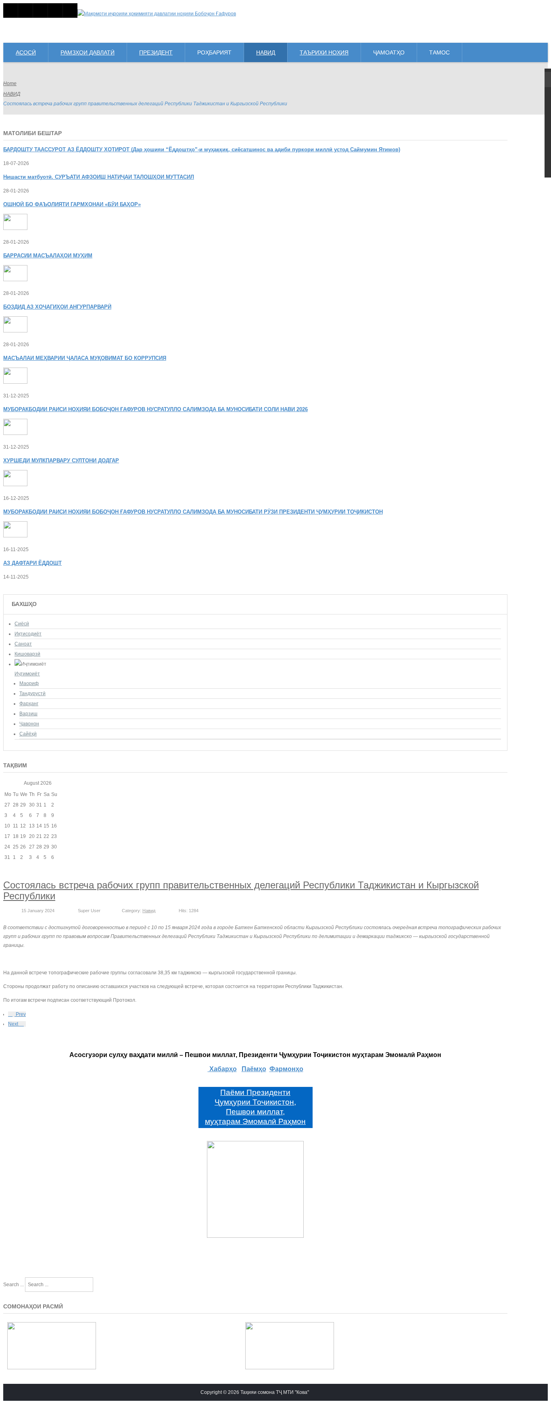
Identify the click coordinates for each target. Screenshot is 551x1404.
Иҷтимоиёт (27, 674)
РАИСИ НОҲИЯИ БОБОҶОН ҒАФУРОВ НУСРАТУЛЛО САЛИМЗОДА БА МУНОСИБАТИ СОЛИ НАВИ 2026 (155, 409)
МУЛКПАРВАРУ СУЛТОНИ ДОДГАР (61, 461)
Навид (148, 910)
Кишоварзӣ (27, 654)
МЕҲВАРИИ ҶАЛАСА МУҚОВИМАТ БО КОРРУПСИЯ (84, 358)
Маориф (29, 683)
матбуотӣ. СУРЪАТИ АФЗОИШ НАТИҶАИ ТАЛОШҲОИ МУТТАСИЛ (98, 177)
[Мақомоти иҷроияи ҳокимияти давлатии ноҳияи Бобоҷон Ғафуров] (156, 14)
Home (10, 83)
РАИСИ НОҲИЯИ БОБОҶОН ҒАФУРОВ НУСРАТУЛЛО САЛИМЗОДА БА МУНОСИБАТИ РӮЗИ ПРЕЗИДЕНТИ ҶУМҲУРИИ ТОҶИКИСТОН (193, 512)
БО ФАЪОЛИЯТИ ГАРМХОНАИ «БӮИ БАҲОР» (72, 204)
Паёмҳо (254, 1069)
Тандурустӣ (32, 693)
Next (13, 1024)
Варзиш (28, 714)
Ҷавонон (29, 724)
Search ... (13, 1284)
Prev (20, 1014)
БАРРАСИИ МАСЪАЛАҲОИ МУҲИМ (47, 256)
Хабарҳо (222, 1069)
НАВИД (11, 94)
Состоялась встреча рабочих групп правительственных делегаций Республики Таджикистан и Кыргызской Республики (241, 890)
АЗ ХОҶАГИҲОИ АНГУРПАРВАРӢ (57, 307)
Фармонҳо (286, 1069)
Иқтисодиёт (28, 634)
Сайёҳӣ (28, 734)
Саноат (23, 644)
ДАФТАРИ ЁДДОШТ (32, 563)
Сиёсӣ (22, 624)
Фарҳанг (28, 703)
